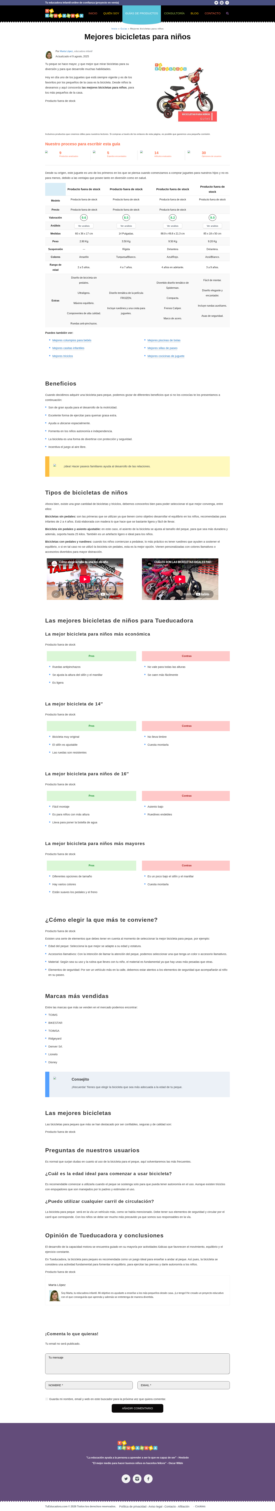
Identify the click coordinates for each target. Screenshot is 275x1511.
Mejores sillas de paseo (162, 348)
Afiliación (183, 1506)
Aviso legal (155, 1506)
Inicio (114, 28)
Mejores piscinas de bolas (164, 340)
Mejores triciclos (62, 356)
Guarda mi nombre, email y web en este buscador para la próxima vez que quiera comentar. (107, 1399)
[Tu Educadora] (137, 1445)
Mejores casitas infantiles (68, 348)
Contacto (170, 1506)
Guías (123, 28)
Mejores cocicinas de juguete (166, 356)
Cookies (200, 1506)
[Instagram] (222, 3)
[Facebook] (227, 3)
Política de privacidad (132, 1506)
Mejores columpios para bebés (71, 340)
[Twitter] (216, 3)
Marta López (66, 51)
